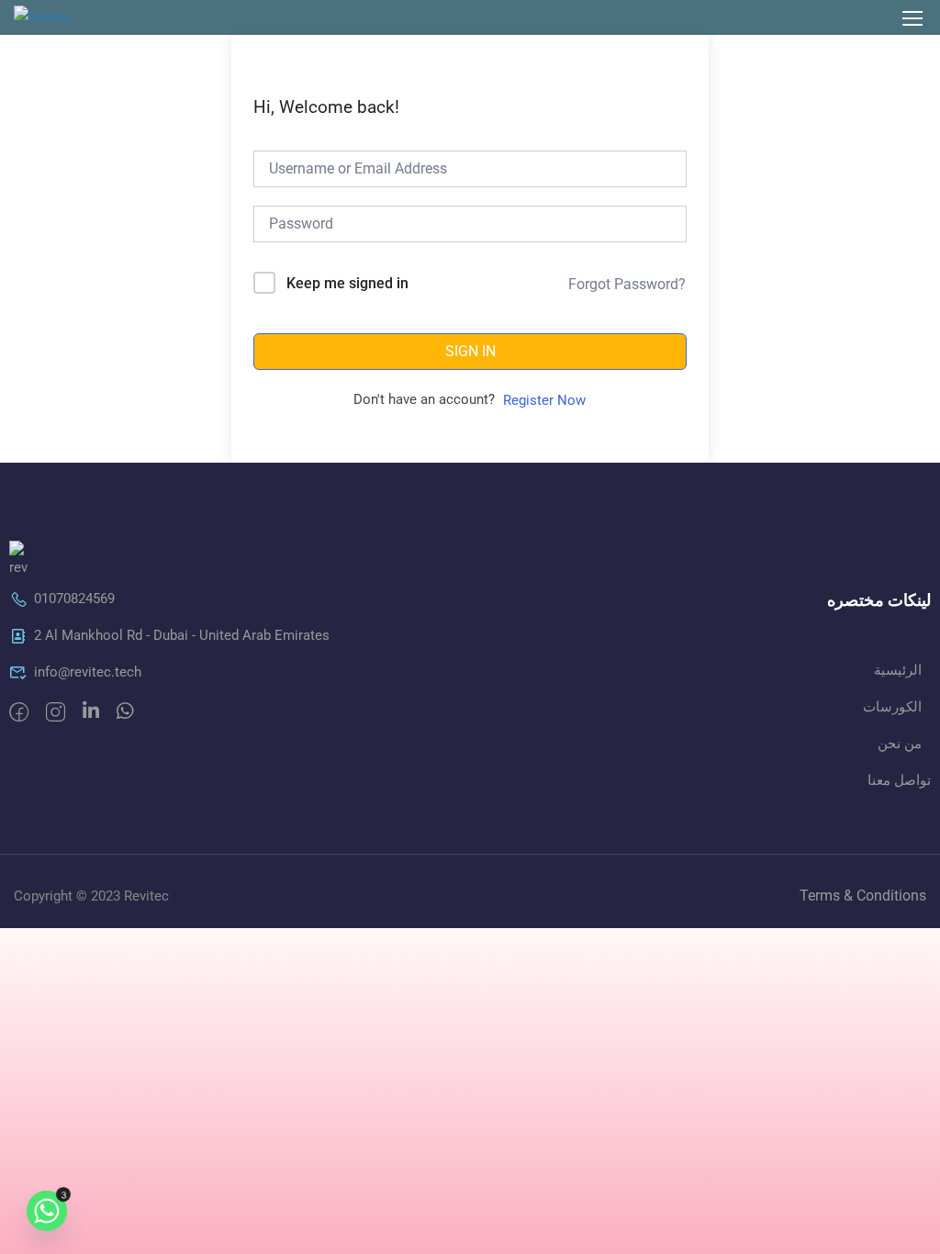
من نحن (900, 743)
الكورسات (892, 707)
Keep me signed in (347, 283)
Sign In (470, 351)
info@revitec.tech (87, 672)
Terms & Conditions (863, 895)
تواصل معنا (899, 780)
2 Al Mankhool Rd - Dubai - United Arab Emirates (182, 635)
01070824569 (74, 598)
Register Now (544, 400)
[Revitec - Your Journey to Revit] (71, 17)
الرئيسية (898, 670)
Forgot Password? (627, 284)
